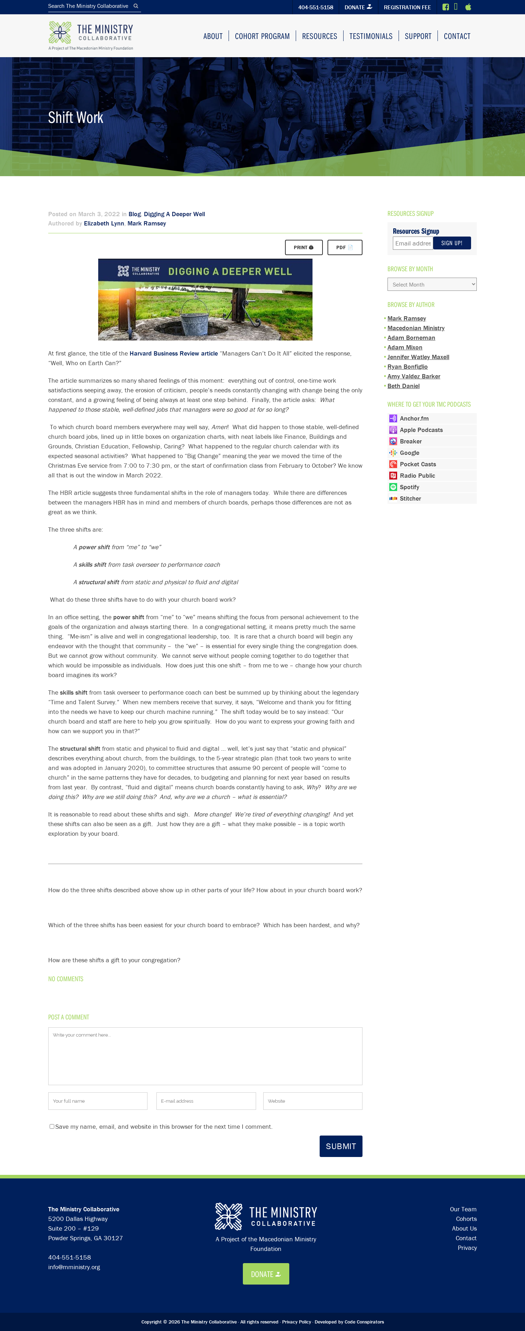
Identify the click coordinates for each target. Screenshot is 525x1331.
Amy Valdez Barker (414, 376)
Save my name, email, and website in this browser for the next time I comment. (164, 1126)
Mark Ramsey (147, 223)
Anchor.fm (414, 418)
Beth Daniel (404, 386)
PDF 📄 (345, 247)
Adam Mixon (405, 347)
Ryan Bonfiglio (408, 366)
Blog (135, 214)
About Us (464, 1228)
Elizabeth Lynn (104, 223)
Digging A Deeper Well (174, 214)
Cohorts (466, 1219)
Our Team (463, 1209)
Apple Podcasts (421, 430)
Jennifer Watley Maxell (418, 357)
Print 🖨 (304, 247)
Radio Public (417, 475)
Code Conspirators (364, 1321)
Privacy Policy (296, 1321)
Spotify (409, 487)
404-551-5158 (315, 7)
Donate (355, 7)
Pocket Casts (418, 464)
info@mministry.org (74, 1267)
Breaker (411, 441)
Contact (466, 1238)
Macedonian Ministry (416, 328)
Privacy (467, 1247)
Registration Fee (407, 7)
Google (409, 452)
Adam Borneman (411, 337)
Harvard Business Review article (174, 353)
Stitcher (410, 498)
